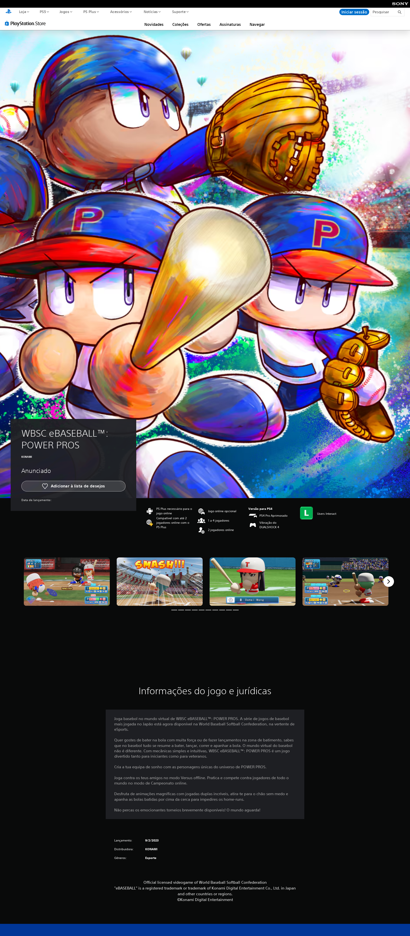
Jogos (64, 11)
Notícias (151, 11)
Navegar (257, 24)
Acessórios (119, 11)
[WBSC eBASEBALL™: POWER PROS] (67, 581)
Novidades (154, 24)
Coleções (180, 24)
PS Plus (89, 11)
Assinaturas (230, 24)
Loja (22, 11)
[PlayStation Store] (26, 23)
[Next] (388, 581)
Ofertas (204, 24)
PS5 (43, 11)
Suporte (179, 11)
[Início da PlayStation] (8, 12)
